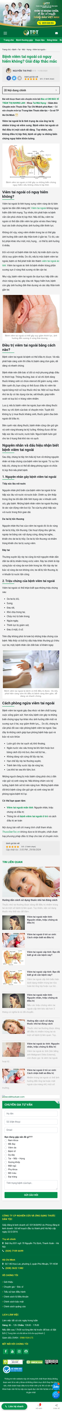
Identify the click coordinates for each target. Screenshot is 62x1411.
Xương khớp (14, 1162)
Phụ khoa (12, 1169)
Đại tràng (12, 1176)
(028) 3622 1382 (14, 1268)
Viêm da (12, 1147)
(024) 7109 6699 (14, 1251)
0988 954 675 (26, 1337)
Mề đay (11, 1144)
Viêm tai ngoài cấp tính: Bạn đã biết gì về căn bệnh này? (43, 953)
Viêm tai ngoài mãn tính (20, 807)
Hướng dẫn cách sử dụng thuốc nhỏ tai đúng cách (29, 900)
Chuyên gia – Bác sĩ (13, 1286)
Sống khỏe (52, 40)
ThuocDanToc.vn (11, 831)
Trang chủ (8, 40)
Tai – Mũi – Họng (16, 1158)
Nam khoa (13, 1140)
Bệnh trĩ (12, 1151)
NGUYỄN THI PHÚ (22, 70)
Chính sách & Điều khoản (16, 1296)
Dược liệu (40, 40)
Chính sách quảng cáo (15, 1306)
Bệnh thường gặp (24, 40)
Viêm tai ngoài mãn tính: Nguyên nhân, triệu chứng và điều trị (42, 919)
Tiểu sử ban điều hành (15, 1291)
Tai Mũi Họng (39, 103)
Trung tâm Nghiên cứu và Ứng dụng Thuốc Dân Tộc (31, 32)
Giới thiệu (8, 1282)
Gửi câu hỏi (31, 1195)
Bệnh (14, 50)
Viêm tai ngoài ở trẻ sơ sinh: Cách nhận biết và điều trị (41, 936)
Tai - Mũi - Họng (24, 50)
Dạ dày (11, 1155)
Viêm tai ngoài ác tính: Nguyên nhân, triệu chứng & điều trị (43, 1045)
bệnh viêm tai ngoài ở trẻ (34, 816)
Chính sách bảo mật (14, 1301)
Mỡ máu (12, 1173)
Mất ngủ (12, 1165)
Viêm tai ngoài (39, 50)
